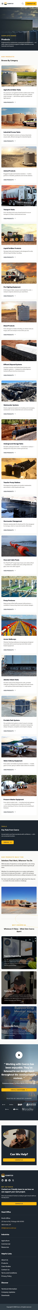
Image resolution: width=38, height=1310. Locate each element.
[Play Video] (19, 1055)
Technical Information (9, 1289)
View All (6, 842)
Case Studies (6, 1266)
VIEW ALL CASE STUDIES (18, 1090)
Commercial (5, 1244)
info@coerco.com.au (8, 1228)
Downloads (5, 1295)
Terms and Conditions (9, 1273)
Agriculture (5, 1240)
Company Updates (8, 1292)
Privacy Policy (6, 1276)
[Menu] (2, 4)
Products (4, 1263)
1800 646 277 (6, 1224)
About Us (4, 1260)
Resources (5, 1247)
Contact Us (31, 4)
